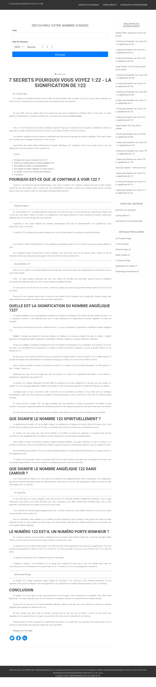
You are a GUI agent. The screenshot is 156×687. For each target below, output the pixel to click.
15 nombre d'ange (123, 260)
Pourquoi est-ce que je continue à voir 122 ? (31, 160)
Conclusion (18, 175)
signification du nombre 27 (126, 266)
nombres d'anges (75, 116)
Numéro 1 (17, 336)
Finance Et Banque (89, 5)
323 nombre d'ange (123, 238)
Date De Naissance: (20, 42)
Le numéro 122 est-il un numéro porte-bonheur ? (32, 172)
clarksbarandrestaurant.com (26, 4)
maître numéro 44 (123, 255)
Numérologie (61, 74)
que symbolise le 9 (22, 264)
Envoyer (60, 54)
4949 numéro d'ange (22, 574)
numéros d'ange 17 (21, 206)
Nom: (14, 30)
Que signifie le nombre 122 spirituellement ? (31, 166)
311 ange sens (20, 493)
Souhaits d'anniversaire (134, 5)
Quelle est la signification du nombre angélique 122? (34, 163)
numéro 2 (26, 345)
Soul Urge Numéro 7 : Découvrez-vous (131, 168)
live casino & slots (20, 94)
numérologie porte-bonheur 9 (127, 271)
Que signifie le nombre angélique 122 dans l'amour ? (34, 169)
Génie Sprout (110, 5)
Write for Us (95, 676)
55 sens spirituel (122, 244)
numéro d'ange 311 (123, 249)
